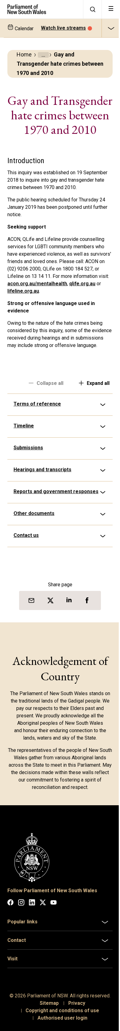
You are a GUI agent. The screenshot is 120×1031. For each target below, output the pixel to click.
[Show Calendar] (111, 28)
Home (24, 54)
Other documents (34, 539)
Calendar (24, 28)
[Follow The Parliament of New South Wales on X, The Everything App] (43, 927)
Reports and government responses (43, 516)
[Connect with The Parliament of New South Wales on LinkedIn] (32, 927)
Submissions (28, 469)
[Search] (92, 9)
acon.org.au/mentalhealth (37, 284)
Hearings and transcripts (42, 491)
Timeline (24, 448)
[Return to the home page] (41, 9)
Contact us (26, 561)
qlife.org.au (82, 284)
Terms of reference (37, 426)
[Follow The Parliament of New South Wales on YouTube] (53, 927)
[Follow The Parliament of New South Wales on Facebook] (10, 927)
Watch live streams (63, 28)
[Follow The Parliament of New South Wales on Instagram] (21, 927)
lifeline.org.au (23, 291)
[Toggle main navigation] (111, 9)
